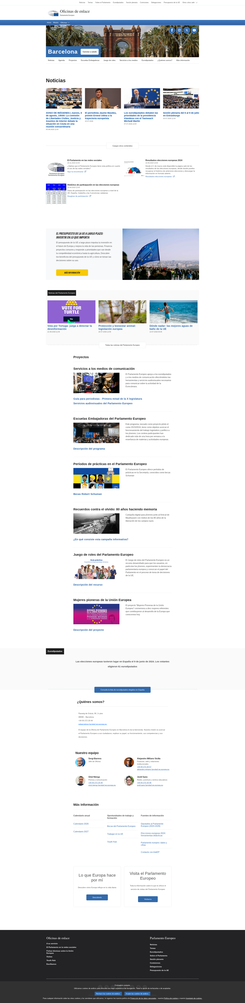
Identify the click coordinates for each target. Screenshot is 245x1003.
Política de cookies (171, 998)
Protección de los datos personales (143, 998)
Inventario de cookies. (194, 998)
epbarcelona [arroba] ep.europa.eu (92, 724)
